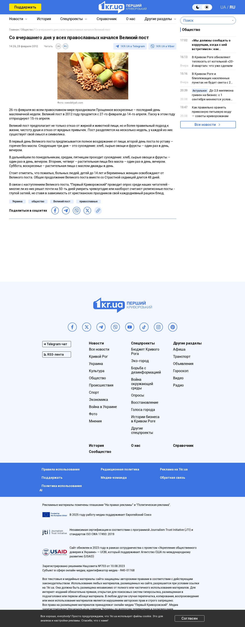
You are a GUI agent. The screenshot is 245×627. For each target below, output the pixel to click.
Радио (178, 385)
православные (88, 201)
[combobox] (205, 20)
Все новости (205, 124)
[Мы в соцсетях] (72, 327)
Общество (97, 378)
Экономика (98, 399)
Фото (93, 414)
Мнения (95, 421)
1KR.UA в (133, 46)
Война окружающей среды (142, 383)
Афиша (179, 349)
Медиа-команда (114, 477)
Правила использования (61, 469)
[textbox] (205, 20)
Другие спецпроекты (142, 430)
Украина (17, 201)
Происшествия (101, 385)
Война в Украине (103, 407)
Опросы (137, 395)
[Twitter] (87, 210)
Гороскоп (180, 371)
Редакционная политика (120, 469)
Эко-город (140, 361)
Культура (96, 371)
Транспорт (181, 356)
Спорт (94, 392)
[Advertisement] (92, 247)
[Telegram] (66, 210)
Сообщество (100, 451)
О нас (130, 19)
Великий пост (61, 201)
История (44, 19)
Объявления (183, 364)
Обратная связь (172, 477)
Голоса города (143, 409)
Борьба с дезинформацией (146, 370)
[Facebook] (55, 210)
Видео (178, 378)
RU (232, 7)
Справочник (107, 19)
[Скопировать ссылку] (98, 210)
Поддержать (25, 7)
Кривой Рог (98, 356)
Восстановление (144, 402)
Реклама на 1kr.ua (174, 469)
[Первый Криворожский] (123, 7)
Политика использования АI (60, 488)
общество (38, 201)
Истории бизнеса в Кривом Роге (145, 419)
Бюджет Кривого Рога (145, 351)
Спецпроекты (71, 19)
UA (223, 7)
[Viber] (76, 210)
